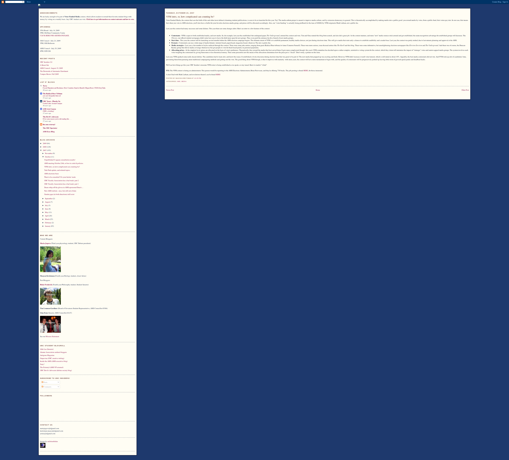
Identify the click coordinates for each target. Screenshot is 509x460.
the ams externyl (49, 124)
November (49, 153)
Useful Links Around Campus (52, 103)
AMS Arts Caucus (49, 109)
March (47, 219)
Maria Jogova (45, 243)
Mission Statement (52, 336)
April (47, 215)
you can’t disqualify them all (52, 96)
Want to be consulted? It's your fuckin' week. (60, 177)
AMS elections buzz (51, 173)
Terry (45, 85)
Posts (45, 382)
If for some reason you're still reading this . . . (57, 119)
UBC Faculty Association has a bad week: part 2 (61, 180)
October (48, 157)
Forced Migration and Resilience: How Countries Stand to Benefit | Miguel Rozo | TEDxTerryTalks (74, 88)
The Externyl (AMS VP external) (51, 367)
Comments (47, 387)
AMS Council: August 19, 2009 (51, 68)
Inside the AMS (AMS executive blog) (53, 361)
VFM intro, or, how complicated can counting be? (190, 16)
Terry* (42, 364)
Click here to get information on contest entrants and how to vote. (110, 19)
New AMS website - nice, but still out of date (60, 191)
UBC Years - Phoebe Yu (51, 101)
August (48, 202)
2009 (45, 143)
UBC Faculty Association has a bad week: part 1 (61, 184)
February (48, 222)
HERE (306, 70)
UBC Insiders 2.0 (46, 62)
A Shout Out (44, 65)
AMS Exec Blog (49, 131)
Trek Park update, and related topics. (57, 170)
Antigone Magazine (47, 355)
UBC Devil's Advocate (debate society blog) (56, 370)
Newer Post (170, 90)
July (46, 205)
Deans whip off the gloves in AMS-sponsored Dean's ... (63, 187)
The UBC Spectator (50, 128)
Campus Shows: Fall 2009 (49, 74)
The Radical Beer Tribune (52, 93)
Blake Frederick (46, 284)
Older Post (465, 90)
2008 (45, 147)
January (48, 226)
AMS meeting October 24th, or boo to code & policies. (63, 163)
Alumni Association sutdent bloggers (53, 352)
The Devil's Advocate (51, 116)
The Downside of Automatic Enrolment (54, 71)
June (47, 209)
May (47, 212)
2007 (45, 150)
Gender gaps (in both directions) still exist (59, 194)
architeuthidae (52, 441)
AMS (178, 81)
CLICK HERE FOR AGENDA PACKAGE (54, 35)
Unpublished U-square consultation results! (59, 160)
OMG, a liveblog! (48, 111)
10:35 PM (197, 78)
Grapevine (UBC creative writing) (52, 358)
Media (183, 81)
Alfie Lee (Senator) (46, 349)
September (49, 198)
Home (318, 90)
